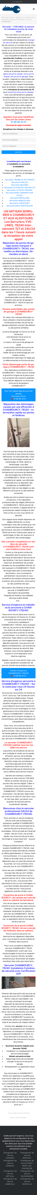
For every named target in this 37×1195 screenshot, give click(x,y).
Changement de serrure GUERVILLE (27, 1181)
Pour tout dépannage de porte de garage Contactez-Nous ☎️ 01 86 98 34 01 (18, 395)
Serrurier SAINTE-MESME (18, 1117)
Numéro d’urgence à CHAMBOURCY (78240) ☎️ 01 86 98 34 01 (18, 673)
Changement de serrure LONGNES (10, 1155)
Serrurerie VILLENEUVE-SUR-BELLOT (19, 188)
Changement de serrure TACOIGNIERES (27, 1173)
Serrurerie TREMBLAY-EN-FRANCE (19, 180)
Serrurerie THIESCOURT (20, 203)
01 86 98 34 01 (18, 2)
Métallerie (19, 17)
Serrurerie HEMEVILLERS (19, 201)
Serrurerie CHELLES (19, 182)
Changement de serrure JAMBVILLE (10, 1181)
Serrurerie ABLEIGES (19, 185)
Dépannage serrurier (7, 17)
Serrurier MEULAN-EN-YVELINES (19, 1113)
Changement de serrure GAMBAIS (10, 1163)
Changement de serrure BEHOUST (27, 1155)
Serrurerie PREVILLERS (19, 198)
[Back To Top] (32, 1190)
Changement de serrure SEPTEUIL (10, 1173)
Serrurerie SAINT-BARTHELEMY (19, 206)
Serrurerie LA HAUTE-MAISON (19, 190)
